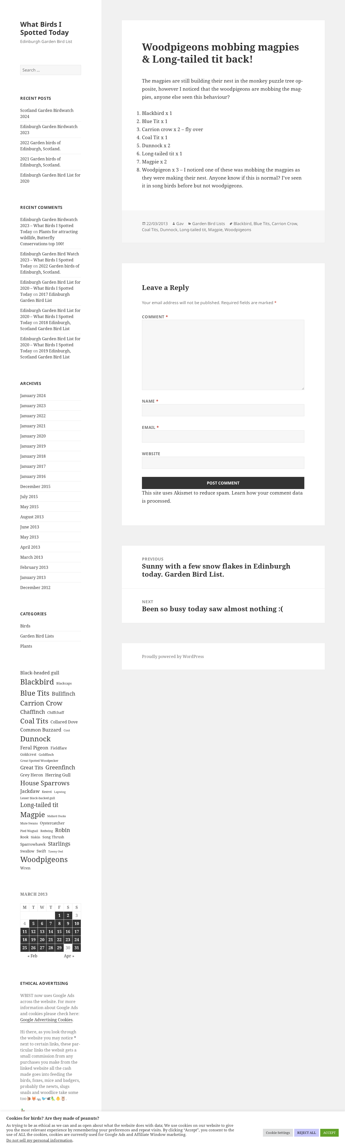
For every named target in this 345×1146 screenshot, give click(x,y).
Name (150, 401)
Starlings (59, 843)
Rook (24, 837)
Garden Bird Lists (37, 636)
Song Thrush (53, 837)
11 (24, 931)
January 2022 (33, 416)
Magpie (32, 814)
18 (24, 939)
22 (59, 939)
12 (33, 931)
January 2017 (33, 466)
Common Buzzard (40, 729)
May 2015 (29, 506)
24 (77, 939)
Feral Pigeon (34, 747)
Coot (67, 730)
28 (50, 947)
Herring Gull (57, 775)
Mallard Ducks (56, 816)
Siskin (35, 837)
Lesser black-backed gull (37, 798)
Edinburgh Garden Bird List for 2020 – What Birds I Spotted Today (50, 288)
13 (42, 931)
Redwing (46, 831)
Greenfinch (60, 767)
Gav (180, 223)
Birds (25, 626)
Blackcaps (64, 683)
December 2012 (35, 587)
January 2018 (33, 456)
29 (59, 947)
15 (59, 931)
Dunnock (35, 738)
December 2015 (35, 486)
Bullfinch (63, 693)
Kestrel (47, 792)
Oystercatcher (52, 822)
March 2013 (31, 557)
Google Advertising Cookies (46, 1019)
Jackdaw (30, 791)
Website (151, 453)
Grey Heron (31, 775)
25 (24, 947)
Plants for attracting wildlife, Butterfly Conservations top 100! (49, 238)
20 (42, 939)
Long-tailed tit (39, 805)
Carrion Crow (41, 703)
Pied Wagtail (29, 831)
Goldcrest (28, 754)
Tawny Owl (55, 851)
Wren (25, 867)
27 (42, 947)
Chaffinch (32, 711)
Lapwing (60, 792)
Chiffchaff (55, 712)
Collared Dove (64, 722)
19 (33, 939)
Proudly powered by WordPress (173, 656)
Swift (41, 851)
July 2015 (29, 496)
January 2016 (33, 476)
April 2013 (30, 547)
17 (77, 931)
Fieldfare (59, 747)
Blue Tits (35, 693)
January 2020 (33, 436)
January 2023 (33, 405)
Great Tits (31, 767)
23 (68, 939)
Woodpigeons (44, 859)
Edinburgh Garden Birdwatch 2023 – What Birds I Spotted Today (49, 225)
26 (33, 947)
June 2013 (29, 527)
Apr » (69, 956)
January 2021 (33, 426)
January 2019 (33, 446)
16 (68, 931)
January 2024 (33, 395)
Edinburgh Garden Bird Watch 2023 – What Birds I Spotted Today (49, 260)
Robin (62, 830)
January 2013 (33, 577)
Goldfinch (46, 754)
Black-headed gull (39, 673)
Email (150, 427)
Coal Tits (34, 720)
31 (77, 947)
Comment (155, 317)
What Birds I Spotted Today (44, 28)
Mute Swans (29, 823)
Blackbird (37, 682)
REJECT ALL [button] (306, 1132)
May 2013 (29, 537)
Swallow (27, 851)
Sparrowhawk (33, 844)
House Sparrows (44, 783)
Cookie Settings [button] (278, 1132)
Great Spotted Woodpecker (39, 761)
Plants (26, 646)
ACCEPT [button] (329, 1132)
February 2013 (34, 567)
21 (50, 939)
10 (77, 923)
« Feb (32, 956)
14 (50, 931)
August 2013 (32, 517)
